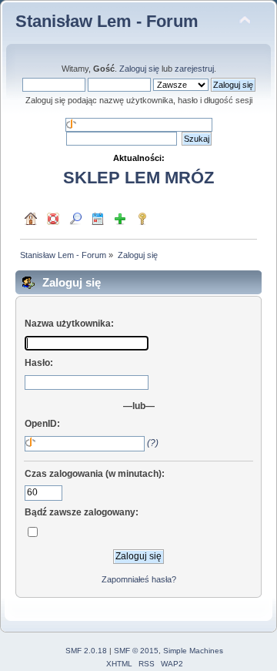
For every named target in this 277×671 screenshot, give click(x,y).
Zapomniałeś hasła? (139, 579)
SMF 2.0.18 (86, 650)
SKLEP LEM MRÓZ (138, 177)
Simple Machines (193, 650)
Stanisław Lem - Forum (107, 21)
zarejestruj (194, 68)
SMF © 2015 (136, 650)
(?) (153, 443)
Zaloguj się (139, 68)
